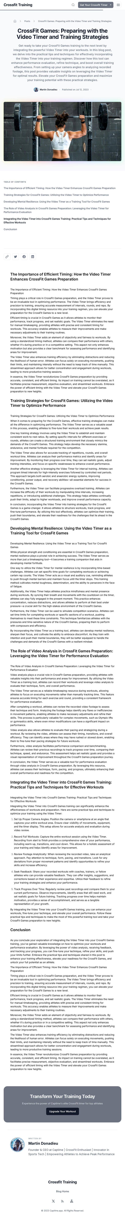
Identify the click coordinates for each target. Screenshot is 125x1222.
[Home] (14, 21)
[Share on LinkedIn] (32, 256)
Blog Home (62, 1191)
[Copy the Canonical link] (7, 256)
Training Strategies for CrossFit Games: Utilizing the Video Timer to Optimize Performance (56, 194)
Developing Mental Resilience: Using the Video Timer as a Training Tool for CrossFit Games (57, 201)
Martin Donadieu (48, 89)
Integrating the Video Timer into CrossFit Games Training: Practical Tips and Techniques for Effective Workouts (57, 220)
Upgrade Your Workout (62, 1111)
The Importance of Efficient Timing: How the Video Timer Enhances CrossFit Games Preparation (60, 188)
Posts (27, 21)
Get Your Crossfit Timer (93, 4)
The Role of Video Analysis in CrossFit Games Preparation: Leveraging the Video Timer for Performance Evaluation (56, 210)
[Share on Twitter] (15, 256)
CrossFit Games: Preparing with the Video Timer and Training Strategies (75, 21)
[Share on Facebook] (24, 256)
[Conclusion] (8, 928)
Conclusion (10, 229)
